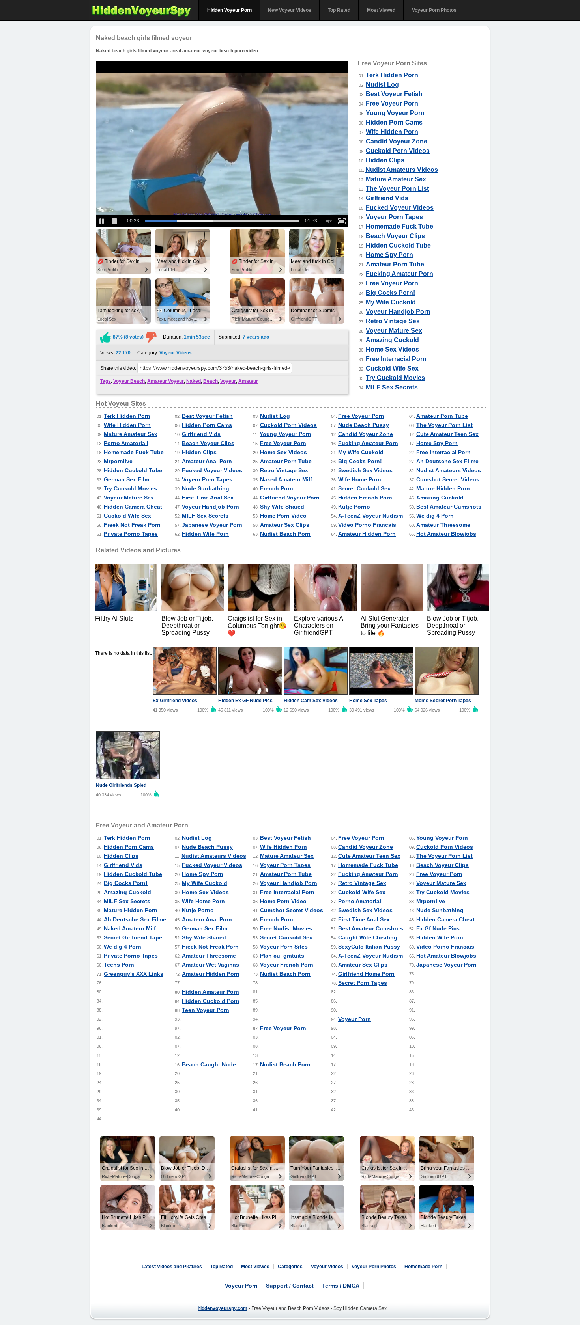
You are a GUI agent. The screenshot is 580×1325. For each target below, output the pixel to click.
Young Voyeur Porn (395, 113)
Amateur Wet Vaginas (210, 965)
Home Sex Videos (392, 349)
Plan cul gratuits (282, 955)
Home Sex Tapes (368, 700)
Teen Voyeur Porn (205, 1010)
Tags (105, 381)
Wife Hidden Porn (392, 132)
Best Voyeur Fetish (394, 94)
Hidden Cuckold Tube (398, 245)
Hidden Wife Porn (205, 534)
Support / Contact (290, 1285)
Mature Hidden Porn (443, 488)
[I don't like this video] (151, 337)
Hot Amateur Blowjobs (446, 534)
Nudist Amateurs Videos (401, 169)
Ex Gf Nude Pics (438, 928)
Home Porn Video (283, 515)
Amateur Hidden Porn (367, 534)
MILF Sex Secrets (392, 387)
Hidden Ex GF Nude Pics (245, 700)
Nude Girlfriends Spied (121, 785)
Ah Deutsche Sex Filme (447, 461)
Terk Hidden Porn (392, 75)
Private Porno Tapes (131, 534)
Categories (290, 1266)
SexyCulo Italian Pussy (369, 946)
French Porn (276, 488)
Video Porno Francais (367, 525)
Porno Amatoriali (126, 443)
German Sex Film (126, 479)
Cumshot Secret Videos (447, 479)
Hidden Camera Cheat (133, 506)
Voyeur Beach (129, 381)
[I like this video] (105, 337)
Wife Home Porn (359, 479)
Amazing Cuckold (392, 340)
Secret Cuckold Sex (364, 488)
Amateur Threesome (443, 525)
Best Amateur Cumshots (448, 506)
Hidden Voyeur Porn (229, 10)
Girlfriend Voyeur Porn (290, 497)
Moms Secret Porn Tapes (443, 700)
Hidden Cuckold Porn (210, 1001)
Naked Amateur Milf (286, 479)
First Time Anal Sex (208, 497)
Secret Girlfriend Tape (133, 937)
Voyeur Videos (175, 353)
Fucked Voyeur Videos (400, 207)
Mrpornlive (118, 461)
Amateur (248, 381)
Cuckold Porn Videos (398, 150)
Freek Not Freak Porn (132, 525)
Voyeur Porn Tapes (394, 217)
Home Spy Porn (389, 255)
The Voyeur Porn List (397, 188)
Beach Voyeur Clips (395, 236)
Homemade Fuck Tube (399, 226)
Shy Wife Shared (282, 506)
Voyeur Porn (354, 1019)
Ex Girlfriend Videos (175, 700)
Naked (193, 381)
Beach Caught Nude (209, 1064)
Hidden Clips (385, 160)
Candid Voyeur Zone (396, 141)
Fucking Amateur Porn (399, 273)
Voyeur (228, 381)
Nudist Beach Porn (285, 534)
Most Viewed (381, 10)
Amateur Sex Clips (284, 525)
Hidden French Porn (365, 497)
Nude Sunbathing (205, 488)
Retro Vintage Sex (393, 321)
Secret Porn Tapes (362, 983)
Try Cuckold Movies (395, 378)
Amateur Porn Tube (395, 264)
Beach (210, 381)
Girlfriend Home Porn (366, 974)
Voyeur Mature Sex (394, 330)
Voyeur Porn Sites (284, 946)
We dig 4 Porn (435, 515)
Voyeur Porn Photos (434, 10)
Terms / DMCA (340, 1285)
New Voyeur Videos (289, 10)
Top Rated (339, 10)
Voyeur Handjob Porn (398, 311)
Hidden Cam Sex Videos (311, 700)
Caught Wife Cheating (367, 937)
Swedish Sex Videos (365, 470)
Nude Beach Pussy (363, 425)
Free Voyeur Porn (392, 103)
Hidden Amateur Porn (210, 992)
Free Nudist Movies (286, 928)
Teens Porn (119, 965)
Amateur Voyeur (165, 381)
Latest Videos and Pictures (172, 1266)
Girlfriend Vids (387, 198)
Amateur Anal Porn (207, 461)
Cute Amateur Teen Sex (447, 434)
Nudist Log (382, 84)
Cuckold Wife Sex (392, 368)
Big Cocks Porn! (390, 292)
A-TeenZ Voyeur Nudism (370, 515)
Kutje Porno (354, 506)
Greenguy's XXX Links (133, 974)
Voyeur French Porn (286, 965)
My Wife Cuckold (391, 302)
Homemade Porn (423, 1266)
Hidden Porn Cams (394, 122)
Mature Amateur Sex (396, 179)
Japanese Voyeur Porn (212, 525)
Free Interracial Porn (396, 359)
